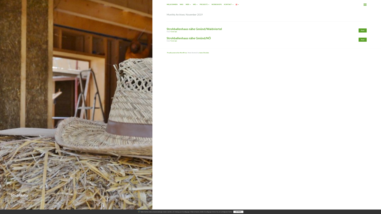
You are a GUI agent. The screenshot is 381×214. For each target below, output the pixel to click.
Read (362, 30)
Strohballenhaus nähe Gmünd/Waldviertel (194, 29)
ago (173, 31)
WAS (181, 4)
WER (187, 4)
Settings (238, 212)
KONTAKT (228, 4)
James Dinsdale (204, 53)
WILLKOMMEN (172, 4)
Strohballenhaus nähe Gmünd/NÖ (189, 38)
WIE (194, 4)
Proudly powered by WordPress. (177, 53)
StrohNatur (20, 195)
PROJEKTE (204, 4)
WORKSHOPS (217, 4)
